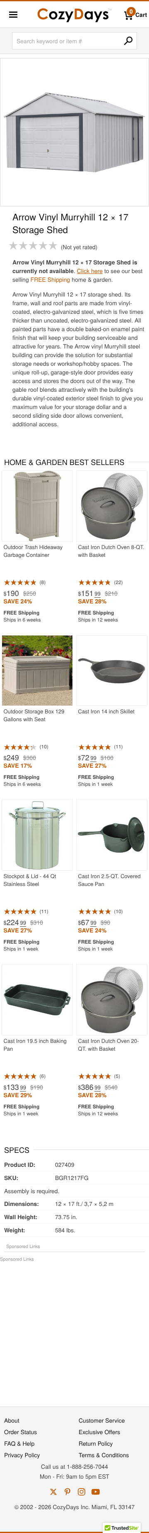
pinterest (67, 1491)
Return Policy (96, 1443)
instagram (81, 1491)
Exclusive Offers (99, 1432)
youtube (95, 1491)
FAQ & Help (19, 1443)
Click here (90, 270)
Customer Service (102, 1420)
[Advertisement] (74, 1330)
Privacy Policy (22, 1455)
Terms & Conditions (104, 1455)
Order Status (20, 1432)
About (11, 1420)
